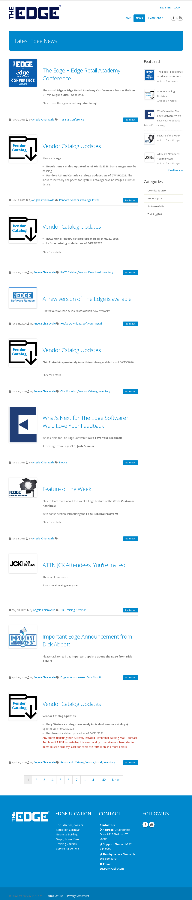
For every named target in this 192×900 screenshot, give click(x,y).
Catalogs (85, 200)
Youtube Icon (180, 17)
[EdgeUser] (35, 12)
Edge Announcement (73, 677)
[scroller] (185, 895)
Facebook (145, 824)
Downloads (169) (157, 190)
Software (88, 323)
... (85, 779)
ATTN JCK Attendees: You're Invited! (84, 565)
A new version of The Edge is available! (88, 299)
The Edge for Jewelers (69, 825)
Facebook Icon (173, 17)
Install (95, 200)
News (139, 18)
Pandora (64, 200)
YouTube (151, 824)
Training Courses (66, 844)
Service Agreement (67, 848)
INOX (63, 272)
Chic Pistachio (68, 391)
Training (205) (155, 214)
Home (127, 18)
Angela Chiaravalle (43, 119)
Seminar (81, 610)
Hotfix (64, 323)
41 (94, 779)
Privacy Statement (78, 896)
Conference (77, 119)
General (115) (155, 198)
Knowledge (155, 18)
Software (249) (156, 206)
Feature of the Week (67, 489)
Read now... (130, 119)
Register (165, 7)
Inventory (107, 272)
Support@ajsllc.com (112, 868)
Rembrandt (67, 762)
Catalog (72, 272)
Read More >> (175, 170)
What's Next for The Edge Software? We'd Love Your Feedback (85, 421)
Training (64, 119)
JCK (62, 610)
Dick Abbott (94, 677)
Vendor (74, 200)
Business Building (66, 834)
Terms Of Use (54, 896)
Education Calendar (68, 829)
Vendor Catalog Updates (72, 146)
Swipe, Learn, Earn (67, 839)
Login (176, 7)
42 (104, 779)
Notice (63, 462)
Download (94, 272)
